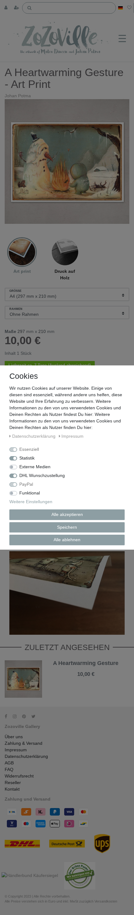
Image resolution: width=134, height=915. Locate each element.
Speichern (67, 527)
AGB (9, 762)
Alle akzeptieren (67, 514)
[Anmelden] (6, 8)
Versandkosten (91, 679)
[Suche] (29, 7)
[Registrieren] (17, 8)
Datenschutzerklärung (26, 756)
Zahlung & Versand (23, 743)
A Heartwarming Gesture (85, 663)
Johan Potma (18, 95)
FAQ (9, 769)
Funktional (29, 492)
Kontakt (12, 789)
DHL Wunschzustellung (42, 475)
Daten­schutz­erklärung (34, 436)
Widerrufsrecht (19, 775)
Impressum (16, 749)
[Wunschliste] (129, 8)
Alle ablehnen (67, 539)
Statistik (27, 457)
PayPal (26, 484)
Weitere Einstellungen (30, 501)
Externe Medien (34, 466)
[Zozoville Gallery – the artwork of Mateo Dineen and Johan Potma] (60, 39)
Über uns (14, 736)
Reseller (13, 782)
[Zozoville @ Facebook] (8, 716)
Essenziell (29, 449)
